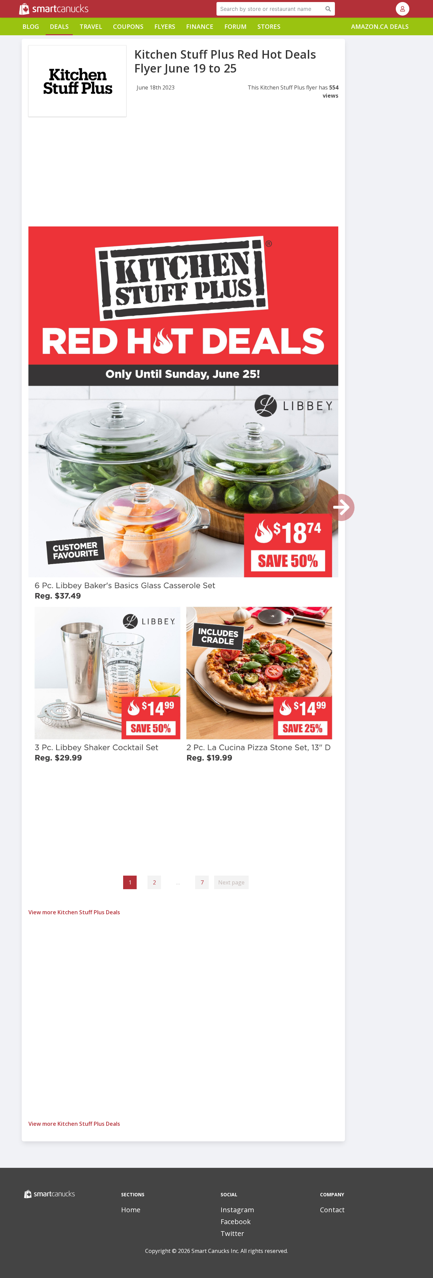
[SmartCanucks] (20, 9)
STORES (268, 26)
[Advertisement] (183, 179)
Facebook (236, 1221)
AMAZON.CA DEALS (380, 26)
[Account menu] (402, 9)
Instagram (237, 1209)
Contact (332, 1209)
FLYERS (164, 26)
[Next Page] (341, 507)
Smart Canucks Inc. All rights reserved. (239, 1251)
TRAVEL (90, 26)
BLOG (30, 26)
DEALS (59, 26)
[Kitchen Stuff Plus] (77, 81)
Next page (231, 882)
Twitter (232, 1233)
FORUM (235, 26)
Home (130, 1209)
